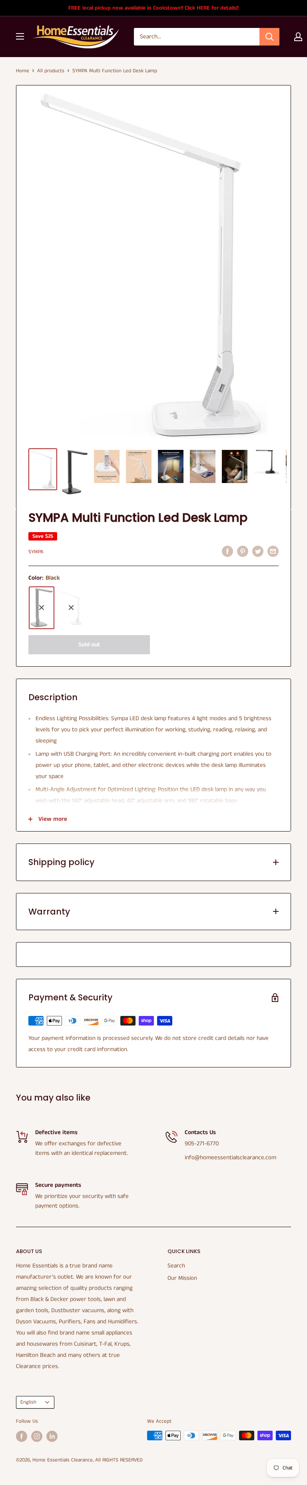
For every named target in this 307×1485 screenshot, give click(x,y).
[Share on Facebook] (227, 551)
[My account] (298, 36)
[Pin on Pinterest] (242, 551)
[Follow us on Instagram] (36, 1436)
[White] (71, 607)
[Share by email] (273, 551)
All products (50, 71)
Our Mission (182, 1278)
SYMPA (36, 552)
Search (176, 1265)
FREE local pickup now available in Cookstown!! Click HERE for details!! (153, 8)
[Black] (41, 607)
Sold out (89, 644)
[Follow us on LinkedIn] (52, 1436)
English (28, 1402)
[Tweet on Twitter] (257, 551)
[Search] (269, 37)
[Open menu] (20, 36)
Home (22, 71)
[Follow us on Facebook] (21, 1436)
